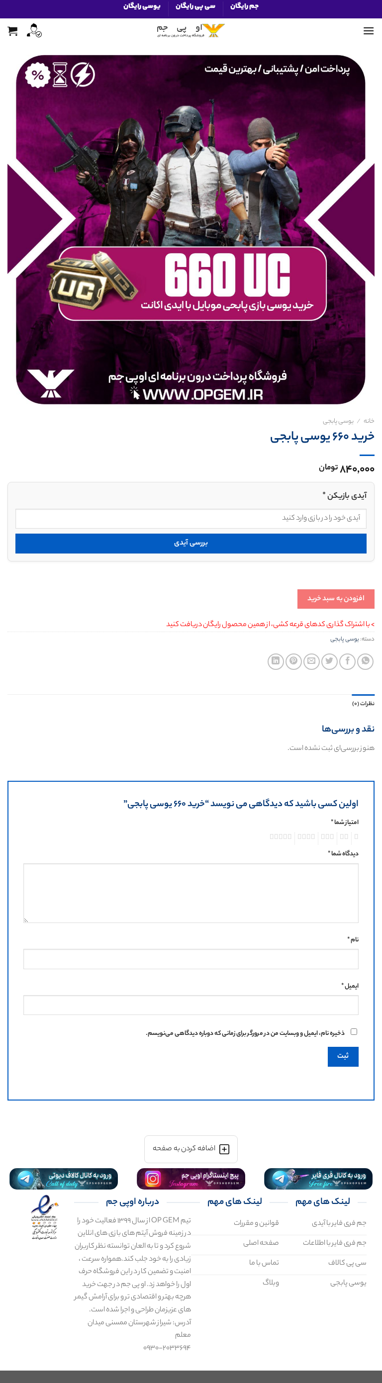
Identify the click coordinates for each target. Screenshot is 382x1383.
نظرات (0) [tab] (363, 704)
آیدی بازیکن (344, 496)
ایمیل (350, 986)
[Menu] (369, 30)
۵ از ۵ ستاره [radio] (282, 838)
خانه (369, 422)
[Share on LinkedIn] (276, 661)
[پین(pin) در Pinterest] (294, 661)
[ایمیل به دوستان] (311, 661)
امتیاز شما (345, 823)
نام (353, 940)
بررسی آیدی (190, 543)
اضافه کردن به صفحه (184, 1149)
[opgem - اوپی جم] (191, 31)
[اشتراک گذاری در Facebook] (347, 661)
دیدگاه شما (343, 854)
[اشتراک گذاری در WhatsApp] (365, 661)
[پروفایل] (33, 30)
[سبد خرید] (12, 31)
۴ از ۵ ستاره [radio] (307, 838)
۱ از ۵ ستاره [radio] (357, 838)
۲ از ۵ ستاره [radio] (346, 838)
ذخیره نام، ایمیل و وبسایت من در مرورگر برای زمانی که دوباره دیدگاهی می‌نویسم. (245, 1033)
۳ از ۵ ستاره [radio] (329, 838)
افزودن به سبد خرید (336, 599)
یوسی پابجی (338, 422)
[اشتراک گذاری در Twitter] (329, 661)
